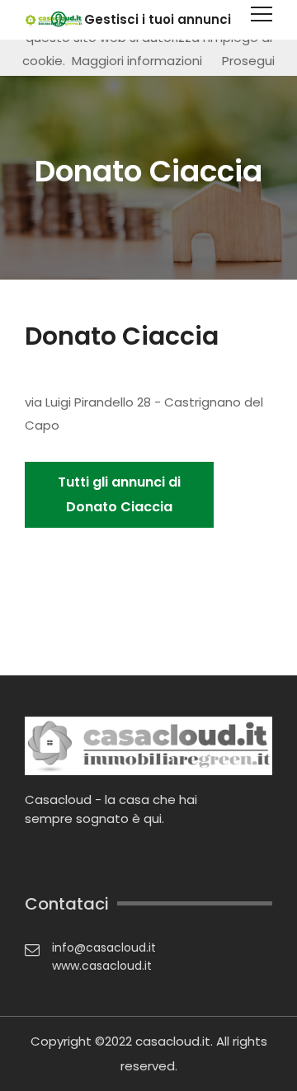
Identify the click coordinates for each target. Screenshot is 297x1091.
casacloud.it (172, 1041)
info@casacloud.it (104, 947)
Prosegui (248, 60)
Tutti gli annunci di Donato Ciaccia (119, 494)
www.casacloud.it (102, 965)
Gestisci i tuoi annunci (157, 19)
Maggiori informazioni (137, 60)
